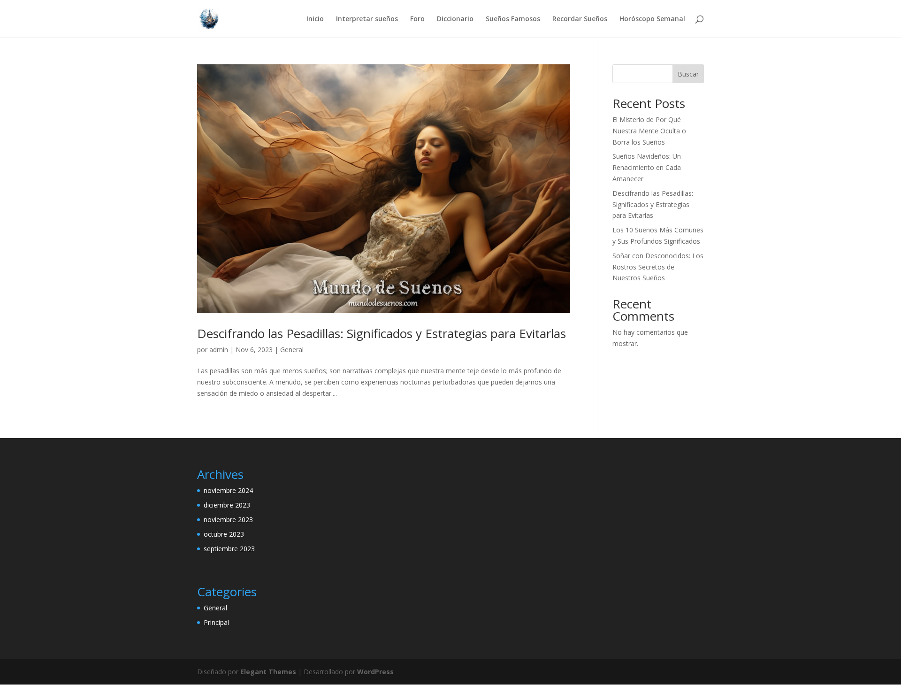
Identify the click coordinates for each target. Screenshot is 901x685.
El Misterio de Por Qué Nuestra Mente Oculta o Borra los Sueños (649, 130)
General (292, 349)
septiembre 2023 (229, 548)
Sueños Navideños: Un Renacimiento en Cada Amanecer (646, 167)
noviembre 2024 (228, 490)
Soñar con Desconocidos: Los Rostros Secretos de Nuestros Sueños (657, 267)
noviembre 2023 (228, 519)
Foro (417, 19)
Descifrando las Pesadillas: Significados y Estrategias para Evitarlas (381, 333)
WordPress (375, 671)
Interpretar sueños (367, 19)
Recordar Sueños (579, 19)
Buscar (688, 73)
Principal (216, 622)
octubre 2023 (224, 534)
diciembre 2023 (227, 504)
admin (218, 349)
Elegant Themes (268, 671)
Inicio (315, 19)
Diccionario (455, 19)
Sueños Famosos (513, 19)
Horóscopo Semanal (652, 19)
